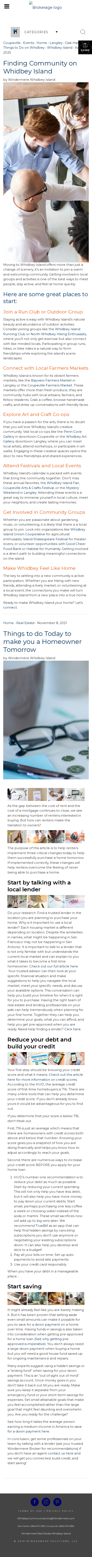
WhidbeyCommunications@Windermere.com (46, 1518)
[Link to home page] (46, 6)
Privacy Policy (60, 1511)
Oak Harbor (74, 43)
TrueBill (42, 1226)
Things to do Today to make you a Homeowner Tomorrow (42, 642)
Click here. (72, 1029)
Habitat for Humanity (43, 549)
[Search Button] (83, 32)
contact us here (60, 1453)
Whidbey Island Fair (63, 483)
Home (42, 43)
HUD (39, 1084)
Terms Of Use (30, 1511)
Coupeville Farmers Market (50, 385)
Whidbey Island (59, 47)
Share (85, 50)
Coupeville (12, 43)
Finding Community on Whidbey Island (40, 67)
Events (28, 43)
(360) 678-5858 (66, 1526)
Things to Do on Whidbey (24, 47)
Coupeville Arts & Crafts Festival (28, 488)
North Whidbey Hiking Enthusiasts (58, 334)
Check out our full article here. (54, 966)
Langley (56, 43)
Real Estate (25, 623)
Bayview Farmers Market (51, 380)
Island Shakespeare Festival (45, 539)
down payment (47, 1324)
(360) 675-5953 (37, 1526)
